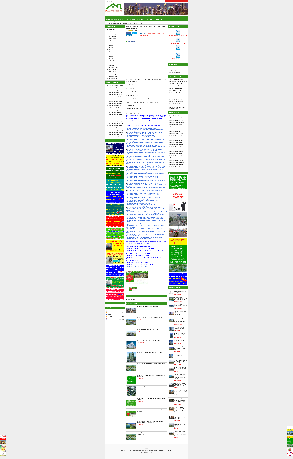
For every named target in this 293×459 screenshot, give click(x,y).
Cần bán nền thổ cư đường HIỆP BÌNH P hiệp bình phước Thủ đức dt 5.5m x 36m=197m (152, 433)
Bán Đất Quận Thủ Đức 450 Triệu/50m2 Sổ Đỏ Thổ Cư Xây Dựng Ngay (143, 197)
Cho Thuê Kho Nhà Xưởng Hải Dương (115, 130)
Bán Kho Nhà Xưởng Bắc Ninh (176, 140)
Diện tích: (140, 39)
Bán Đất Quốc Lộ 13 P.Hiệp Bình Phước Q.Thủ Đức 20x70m (150, 317)
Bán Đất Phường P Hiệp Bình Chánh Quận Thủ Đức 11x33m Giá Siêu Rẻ (144, 131)
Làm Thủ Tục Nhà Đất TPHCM (175, 99)
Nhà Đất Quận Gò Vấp (111, 74)
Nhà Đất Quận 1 (110, 40)
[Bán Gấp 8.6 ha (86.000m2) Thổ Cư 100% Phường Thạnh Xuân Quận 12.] (171, 315)
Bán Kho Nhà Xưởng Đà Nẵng (175, 153)
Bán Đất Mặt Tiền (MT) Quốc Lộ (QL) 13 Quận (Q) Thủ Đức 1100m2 (142, 200)
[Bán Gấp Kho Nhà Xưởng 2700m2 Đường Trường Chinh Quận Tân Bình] (171, 308)
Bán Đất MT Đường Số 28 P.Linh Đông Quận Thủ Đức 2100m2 (141, 128)
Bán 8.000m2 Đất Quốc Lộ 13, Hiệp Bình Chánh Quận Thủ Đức (141, 204)
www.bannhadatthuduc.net (151, 450)
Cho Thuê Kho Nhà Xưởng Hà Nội (114, 105)
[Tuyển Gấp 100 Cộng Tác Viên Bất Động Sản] (290, 452)
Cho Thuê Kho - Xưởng (111, 36)
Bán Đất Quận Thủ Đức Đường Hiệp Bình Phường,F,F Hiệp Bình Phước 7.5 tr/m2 (146, 166)
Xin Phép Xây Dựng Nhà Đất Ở (176, 79)
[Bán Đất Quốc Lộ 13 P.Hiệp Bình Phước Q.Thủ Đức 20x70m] (131, 322)
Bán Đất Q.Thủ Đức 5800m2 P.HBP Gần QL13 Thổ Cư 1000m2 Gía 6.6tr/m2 (151, 387)
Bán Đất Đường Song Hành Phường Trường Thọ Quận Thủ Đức (142, 199)
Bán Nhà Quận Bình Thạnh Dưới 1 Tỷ (115, 19)
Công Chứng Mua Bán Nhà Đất (176, 83)
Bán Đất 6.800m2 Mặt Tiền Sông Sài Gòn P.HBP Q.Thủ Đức (179, 348)
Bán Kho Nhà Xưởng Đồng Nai (176, 120)
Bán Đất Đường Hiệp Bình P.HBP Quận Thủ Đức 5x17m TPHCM (142, 150)
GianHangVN (185, 457)
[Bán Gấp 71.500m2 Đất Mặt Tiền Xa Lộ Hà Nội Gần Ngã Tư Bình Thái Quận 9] (171, 371)
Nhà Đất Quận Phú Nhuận (112, 69)
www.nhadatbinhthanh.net (146, 452)
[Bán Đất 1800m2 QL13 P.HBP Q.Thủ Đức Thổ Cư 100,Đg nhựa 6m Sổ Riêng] (131, 403)
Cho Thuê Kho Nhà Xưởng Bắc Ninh (114, 107)
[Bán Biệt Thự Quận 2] (115, 173)
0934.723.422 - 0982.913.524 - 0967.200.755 (177, 1)
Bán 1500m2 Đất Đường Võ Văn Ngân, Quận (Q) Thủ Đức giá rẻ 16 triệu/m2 (144, 207)
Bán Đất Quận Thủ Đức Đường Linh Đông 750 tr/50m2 (139, 172)
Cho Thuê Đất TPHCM (111, 38)
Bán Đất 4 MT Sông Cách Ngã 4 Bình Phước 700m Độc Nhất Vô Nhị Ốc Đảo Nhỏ (180, 361)
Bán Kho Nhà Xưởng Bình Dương (176, 122)
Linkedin (129, 35)
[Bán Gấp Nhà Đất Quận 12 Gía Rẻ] (115, 160)
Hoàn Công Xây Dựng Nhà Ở (175, 88)
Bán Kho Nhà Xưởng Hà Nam (175, 142)
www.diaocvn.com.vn (148, 446)
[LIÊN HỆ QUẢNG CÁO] (178, 200)
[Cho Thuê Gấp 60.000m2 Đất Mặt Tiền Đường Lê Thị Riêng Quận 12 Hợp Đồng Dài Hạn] (171, 386)
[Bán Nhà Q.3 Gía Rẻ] (115, 209)
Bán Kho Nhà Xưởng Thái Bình (176, 146)
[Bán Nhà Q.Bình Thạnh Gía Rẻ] (115, 270)
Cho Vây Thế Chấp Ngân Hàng (176, 101)
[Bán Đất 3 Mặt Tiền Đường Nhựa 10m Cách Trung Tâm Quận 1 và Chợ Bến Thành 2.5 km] (171, 435)
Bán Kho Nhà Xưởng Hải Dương (176, 162)
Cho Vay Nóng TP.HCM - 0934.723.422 (177, 95)
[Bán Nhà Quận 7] (115, 197)
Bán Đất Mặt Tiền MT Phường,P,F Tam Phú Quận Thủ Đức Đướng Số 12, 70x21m (146, 167)
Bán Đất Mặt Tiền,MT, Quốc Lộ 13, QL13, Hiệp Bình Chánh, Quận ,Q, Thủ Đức (145, 213)
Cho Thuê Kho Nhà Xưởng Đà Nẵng (114, 121)
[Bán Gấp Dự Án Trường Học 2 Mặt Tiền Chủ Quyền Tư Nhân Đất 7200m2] (171, 293)
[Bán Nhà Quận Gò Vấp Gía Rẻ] (115, 258)
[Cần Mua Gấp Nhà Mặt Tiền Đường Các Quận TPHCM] (3, 439)
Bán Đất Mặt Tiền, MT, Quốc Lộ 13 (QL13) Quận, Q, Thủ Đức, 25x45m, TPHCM (145, 217)
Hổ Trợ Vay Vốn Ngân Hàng (175, 92)
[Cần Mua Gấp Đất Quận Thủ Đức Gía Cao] (178, 255)
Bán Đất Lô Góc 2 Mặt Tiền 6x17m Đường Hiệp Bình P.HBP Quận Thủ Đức (144, 149)
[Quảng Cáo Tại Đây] (3, 450)
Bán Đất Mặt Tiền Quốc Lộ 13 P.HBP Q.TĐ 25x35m (148, 306)
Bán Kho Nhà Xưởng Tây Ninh (176, 133)
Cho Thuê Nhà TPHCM (111, 31)
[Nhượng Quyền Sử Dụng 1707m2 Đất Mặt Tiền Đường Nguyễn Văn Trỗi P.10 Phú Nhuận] (171, 322)
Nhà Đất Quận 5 (110, 49)
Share (129, 33)
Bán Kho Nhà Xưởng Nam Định (176, 158)
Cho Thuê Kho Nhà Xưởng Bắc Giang (115, 123)
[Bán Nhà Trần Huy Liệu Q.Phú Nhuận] (115, 234)
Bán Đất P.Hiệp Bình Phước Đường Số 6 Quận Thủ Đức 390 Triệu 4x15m (144, 141)
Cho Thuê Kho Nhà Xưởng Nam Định (114, 125)
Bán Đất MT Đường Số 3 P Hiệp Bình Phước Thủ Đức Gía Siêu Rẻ (142, 133)
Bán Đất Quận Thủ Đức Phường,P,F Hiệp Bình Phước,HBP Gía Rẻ (142, 138)
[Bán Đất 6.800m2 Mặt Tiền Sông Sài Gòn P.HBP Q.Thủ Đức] (171, 350)
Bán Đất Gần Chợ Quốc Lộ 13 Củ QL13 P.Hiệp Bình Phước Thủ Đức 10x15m (145, 129)
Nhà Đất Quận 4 (110, 47)
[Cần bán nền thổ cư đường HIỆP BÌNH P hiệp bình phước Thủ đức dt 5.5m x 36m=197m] (131, 437)
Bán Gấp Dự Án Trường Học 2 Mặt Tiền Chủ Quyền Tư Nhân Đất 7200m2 (180, 291)
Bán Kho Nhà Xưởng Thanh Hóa (176, 160)
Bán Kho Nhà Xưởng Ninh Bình (176, 144)
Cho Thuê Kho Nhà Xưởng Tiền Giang (115, 96)
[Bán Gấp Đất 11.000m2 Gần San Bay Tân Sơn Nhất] (171, 331)
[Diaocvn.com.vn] (114, 11)
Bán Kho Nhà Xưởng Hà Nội (175, 138)
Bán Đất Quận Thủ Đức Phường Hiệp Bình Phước (138, 203)
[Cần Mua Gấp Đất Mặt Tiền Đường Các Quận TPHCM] (290, 430)
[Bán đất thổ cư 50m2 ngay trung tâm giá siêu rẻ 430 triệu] (131, 357)
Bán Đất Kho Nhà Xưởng (148, 16)
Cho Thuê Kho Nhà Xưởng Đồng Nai (114, 87)
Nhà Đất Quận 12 (110, 65)
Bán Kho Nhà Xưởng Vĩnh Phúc (176, 151)
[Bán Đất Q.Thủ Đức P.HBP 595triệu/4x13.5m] (178, 182)
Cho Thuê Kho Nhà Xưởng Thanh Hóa (115, 127)
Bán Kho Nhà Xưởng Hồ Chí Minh (176, 118)
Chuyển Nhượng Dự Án (174, 67)
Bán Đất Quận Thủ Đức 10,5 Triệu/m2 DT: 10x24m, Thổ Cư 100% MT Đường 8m (145, 139)
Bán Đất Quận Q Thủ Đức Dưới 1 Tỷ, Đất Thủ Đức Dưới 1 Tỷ (141, 136)
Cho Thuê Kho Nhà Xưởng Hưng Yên (114, 116)
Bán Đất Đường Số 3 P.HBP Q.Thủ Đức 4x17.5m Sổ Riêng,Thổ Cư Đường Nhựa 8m (151, 364)
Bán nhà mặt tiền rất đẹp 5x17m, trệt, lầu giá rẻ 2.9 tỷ (148, 340)
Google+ (146, 448)
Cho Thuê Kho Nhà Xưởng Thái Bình (114, 114)
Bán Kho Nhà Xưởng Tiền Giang (176, 129)
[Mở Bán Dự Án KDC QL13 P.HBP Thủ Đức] (178, 231)
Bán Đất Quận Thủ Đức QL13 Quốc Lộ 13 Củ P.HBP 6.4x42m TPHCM (143, 193)
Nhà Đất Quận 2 (110, 43)
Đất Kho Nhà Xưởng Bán (174, 115)
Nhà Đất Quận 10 (110, 60)
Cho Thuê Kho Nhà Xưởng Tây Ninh (114, 101)
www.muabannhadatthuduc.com (139, 450)
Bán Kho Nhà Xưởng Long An (175, 126)
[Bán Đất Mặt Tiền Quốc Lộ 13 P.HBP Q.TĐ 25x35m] (131, 311)
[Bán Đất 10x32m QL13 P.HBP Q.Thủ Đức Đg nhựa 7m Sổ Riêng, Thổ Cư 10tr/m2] (131, 414)
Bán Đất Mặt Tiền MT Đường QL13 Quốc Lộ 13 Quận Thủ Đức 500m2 (143, 155)
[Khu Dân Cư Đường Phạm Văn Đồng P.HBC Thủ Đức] (178, 219)
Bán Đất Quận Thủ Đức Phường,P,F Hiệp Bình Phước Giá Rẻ (141, 196)
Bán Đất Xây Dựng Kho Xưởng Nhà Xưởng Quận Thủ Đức (140, 135)
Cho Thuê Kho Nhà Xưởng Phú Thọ (114, 134)
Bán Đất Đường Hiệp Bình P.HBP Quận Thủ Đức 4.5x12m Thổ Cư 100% (143, 145)
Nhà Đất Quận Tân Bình (112, 76)
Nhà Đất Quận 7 (110, 54)
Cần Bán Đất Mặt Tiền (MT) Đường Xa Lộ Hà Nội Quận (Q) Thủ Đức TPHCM (144, 237)
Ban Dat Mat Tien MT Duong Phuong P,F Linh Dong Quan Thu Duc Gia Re (144, 132)
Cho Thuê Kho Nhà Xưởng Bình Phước (115, 103)
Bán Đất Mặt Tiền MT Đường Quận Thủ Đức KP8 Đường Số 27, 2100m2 (143, 194)
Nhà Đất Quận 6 (110, 51)
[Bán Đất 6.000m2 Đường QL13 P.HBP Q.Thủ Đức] (171, 357)
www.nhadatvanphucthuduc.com (164, 450)
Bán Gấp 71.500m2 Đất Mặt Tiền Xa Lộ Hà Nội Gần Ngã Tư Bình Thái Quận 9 (180, 369)
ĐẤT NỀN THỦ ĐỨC (111, 29)
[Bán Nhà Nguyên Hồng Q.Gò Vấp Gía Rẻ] (115, 294)
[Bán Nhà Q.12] (115, 185)
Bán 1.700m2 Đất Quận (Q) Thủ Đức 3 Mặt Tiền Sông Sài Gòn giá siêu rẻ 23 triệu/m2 (147, 211)
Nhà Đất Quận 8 (110, 56)
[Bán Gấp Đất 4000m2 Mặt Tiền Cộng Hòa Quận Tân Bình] (171, 344)
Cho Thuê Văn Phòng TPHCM (113, 34)
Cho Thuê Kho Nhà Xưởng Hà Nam (114, 110)
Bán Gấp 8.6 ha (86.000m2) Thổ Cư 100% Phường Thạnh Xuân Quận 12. (180, 313)
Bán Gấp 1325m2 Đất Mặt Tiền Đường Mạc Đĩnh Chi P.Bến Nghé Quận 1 (180, 417)
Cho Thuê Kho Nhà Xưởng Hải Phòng (115, 132)
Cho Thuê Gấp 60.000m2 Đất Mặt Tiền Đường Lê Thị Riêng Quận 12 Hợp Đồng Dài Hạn (180, 384)
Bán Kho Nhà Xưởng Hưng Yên (176, 149)
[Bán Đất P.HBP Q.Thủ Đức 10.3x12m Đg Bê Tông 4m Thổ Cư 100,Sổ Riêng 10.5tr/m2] (131, 380)
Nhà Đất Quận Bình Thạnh (112, 67)
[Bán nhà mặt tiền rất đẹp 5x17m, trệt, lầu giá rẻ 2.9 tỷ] (131, 345)
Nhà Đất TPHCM (162, 16)
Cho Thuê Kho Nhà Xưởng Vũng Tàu (114, 92)
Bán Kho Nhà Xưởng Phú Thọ (175, 166)
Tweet (135, 33)
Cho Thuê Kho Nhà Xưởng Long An (114, 94)
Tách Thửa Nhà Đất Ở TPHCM (175, 86)
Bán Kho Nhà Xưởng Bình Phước (176, 135)
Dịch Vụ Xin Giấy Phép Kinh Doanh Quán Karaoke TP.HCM (178, 104)
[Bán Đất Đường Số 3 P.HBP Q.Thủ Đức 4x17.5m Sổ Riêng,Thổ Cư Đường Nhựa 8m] (131, 368)
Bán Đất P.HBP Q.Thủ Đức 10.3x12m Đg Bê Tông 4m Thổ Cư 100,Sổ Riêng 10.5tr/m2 (151, 376)
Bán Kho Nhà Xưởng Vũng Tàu (176, 124)
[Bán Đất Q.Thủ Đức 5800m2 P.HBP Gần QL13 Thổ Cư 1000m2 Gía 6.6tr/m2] (131, 391)
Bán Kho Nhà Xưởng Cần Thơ (175, 131)
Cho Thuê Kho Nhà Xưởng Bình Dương (115, 90)
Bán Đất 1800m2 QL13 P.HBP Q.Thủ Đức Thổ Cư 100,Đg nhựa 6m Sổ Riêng (151, 399)
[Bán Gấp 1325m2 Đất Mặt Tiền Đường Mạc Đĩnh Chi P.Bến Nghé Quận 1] (171, 419)
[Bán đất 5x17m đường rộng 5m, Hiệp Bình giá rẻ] (131, 334)
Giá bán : (128, 39)
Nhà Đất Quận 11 (110, 63)
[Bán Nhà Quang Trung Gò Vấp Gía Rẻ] (115, 282)
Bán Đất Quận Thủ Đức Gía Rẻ (134, 201)
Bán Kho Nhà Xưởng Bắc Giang (176, 155)
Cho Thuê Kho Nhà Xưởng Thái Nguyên (115, 136)
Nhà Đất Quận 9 (110, 58)
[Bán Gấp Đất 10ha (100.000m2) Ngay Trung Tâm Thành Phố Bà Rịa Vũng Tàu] (171, 300)
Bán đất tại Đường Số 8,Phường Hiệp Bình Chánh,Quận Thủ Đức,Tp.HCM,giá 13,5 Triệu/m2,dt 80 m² (150, 422)
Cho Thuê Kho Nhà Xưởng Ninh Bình (114, 112)
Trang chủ (109, 16)
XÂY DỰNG (149, 19)
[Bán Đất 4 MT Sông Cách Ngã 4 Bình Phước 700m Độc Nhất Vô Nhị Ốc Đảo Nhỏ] (171, 363)
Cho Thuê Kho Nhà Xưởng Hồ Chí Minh (115, 85)
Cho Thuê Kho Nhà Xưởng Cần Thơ (114, 99)
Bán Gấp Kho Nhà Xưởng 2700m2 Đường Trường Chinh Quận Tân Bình (180, 306)
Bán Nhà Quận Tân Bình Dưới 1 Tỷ (135, 19)
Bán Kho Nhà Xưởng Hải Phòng (176, 164)
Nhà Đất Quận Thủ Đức (112, 71)
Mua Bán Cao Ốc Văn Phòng (178, 16)
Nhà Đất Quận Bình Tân (112, 78)
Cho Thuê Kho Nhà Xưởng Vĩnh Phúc (114, 119)
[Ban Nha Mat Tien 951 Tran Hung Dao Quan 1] (115, 148)
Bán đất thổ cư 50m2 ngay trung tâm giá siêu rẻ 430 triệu (149, 352)
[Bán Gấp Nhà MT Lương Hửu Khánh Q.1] (115, 221)
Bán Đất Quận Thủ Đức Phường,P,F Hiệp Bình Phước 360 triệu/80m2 (143, 176)
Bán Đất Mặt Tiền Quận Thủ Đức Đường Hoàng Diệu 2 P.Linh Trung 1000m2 (145, 165)
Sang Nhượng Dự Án (174, 70)
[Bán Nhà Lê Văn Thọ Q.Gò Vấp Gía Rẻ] (178, 279)
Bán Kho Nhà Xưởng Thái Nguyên (176, 169)
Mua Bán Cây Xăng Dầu (133, 16)
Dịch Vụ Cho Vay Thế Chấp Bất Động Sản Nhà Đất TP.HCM (177, 108)
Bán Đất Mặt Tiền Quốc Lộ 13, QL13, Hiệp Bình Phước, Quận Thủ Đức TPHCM (145, 218)
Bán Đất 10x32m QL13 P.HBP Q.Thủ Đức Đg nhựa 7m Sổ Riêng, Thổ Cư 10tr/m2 (151, 410)
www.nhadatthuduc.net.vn (126, 450)
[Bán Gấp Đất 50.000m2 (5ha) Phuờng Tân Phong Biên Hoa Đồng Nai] (171, 337)
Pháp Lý (158, 19)
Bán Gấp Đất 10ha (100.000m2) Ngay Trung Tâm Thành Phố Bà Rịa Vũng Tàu (180, 298)
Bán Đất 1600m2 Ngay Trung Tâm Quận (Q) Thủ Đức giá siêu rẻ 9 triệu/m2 (144, 206)
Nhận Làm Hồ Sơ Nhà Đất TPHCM (176, 97)
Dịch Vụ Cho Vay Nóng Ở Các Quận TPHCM (137, 266)
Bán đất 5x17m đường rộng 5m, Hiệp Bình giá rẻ (147, 329)
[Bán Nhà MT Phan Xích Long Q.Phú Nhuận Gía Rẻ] (115, 246)
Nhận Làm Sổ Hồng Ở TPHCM (175, 90)
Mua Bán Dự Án (119, 16)
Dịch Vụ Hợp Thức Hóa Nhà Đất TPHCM (178, 81)
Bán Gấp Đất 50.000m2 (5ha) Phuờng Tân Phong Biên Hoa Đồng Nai (180, 335)
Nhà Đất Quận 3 (110, 45)
